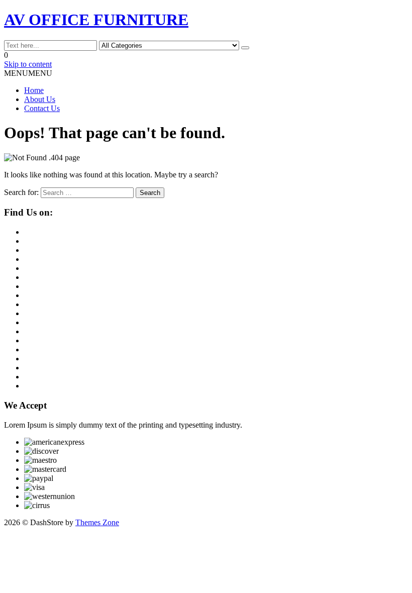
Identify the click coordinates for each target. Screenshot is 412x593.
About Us (39, 99)
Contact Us (42, 108)
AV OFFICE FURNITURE (96, 20)
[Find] (245, 47)
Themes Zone (97, 522)
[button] (28, 73)
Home (34, 90)
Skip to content (28, 64)
